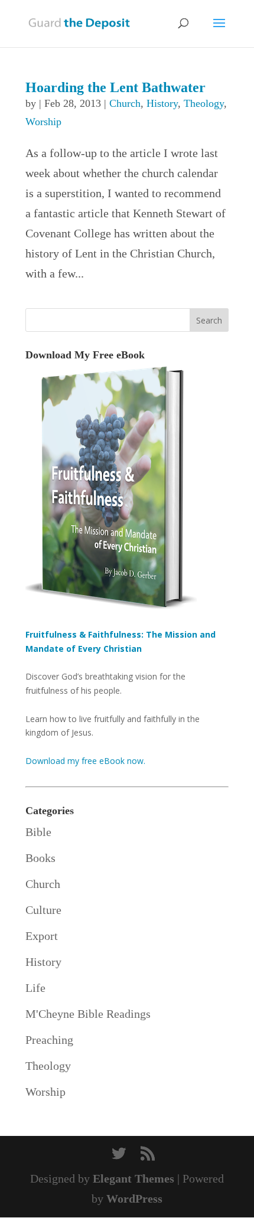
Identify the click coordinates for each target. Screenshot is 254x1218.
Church (125, 103)
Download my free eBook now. (85, 760)
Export (41, 935)
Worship (43, 122)
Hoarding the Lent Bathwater (115, 87)
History (162, 103)
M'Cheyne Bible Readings (88, 1013)
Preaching (49, 1039)
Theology (204, 103)
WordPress (134, 1198)
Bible (38, 831)
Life (35, 987)
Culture (43, 909)
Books (40, 857)
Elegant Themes (133, 1178)
